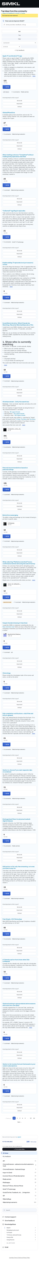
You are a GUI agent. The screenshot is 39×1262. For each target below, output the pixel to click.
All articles (11, 1243)
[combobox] (19, 1210)
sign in (19, 1137)
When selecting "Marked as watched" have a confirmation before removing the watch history (19, 562)
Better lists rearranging (10, 515)
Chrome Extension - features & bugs (14, 1169)
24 (34, 1118)
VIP (12, 652)
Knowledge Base (10, 1224)
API (4, 1161)
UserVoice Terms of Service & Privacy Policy (19, 1257)
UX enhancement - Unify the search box (16, 401)
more (34, 76)
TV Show (17, 419)
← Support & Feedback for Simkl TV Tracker (13, 13)
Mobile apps (6, 1182)
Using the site (10, 1239)
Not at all (19, 101)
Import (8, 1227)
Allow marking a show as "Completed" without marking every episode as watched (18, 155)
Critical (19, 107)
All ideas (5, 1153)
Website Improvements (18, 134)
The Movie (24, 419)
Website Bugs (7, 1199)
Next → (19, 1122)
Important (19, 104)
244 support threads (19, 413)
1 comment (7, 190)
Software (9, 1232)
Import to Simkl (7, 1172)
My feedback (20, 50)
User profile (10, 1237)
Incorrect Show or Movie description (14, 1176)
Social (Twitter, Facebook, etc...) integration (16, 1192)
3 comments (7, 134)
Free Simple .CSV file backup (12, 919)
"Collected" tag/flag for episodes (14, 211)
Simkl (6, 1247)
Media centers (25, 92)
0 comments (7, 242)
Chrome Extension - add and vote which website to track (18, 1165)
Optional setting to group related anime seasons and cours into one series (19, 1004)
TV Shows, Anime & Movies (14, 1235)
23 (31, 1118)
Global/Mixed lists (9, 112)
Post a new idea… (20, 1149)
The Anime (32, 419)
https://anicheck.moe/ (8, 627)
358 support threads (19, 415)
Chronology (7, 673)
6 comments (16, 92)
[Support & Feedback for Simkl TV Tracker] (11, 3)
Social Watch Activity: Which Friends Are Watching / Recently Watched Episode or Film (18, 324)
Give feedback (10, 1220)
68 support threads (15, 412)
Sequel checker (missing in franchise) (15, 623)
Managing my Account (13, 1230)
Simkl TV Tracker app (17, 242)
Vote (7, 87)
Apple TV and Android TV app (12, 56)
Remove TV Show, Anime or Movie (13, 1186)
